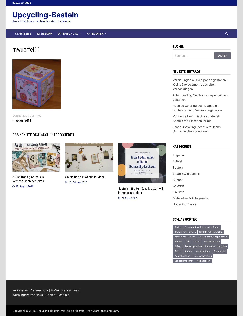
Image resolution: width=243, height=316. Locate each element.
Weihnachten (203, 260)
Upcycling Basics (184, 204)
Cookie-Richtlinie (57, 295)
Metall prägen (202, 251)
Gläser (177, 246)
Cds (188, 241)
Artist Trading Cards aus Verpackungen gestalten (28, 179)
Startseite (23, 33)
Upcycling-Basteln (45, 14)
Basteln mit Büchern (185, 232)
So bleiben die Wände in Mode (85, 177)
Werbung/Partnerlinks (27, 295)
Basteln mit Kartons (184, 236)
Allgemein (179, 155)
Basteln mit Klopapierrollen (213, 236)
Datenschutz (68, 33)
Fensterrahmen (212, 241)
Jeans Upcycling (193, 246)
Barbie (177, 227)
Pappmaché (219, 251)
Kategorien (95, 33)
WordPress (99, 310)
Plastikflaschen (182, 256)
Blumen (178, 241)
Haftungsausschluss (65, 290)
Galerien (178, 186)
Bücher (178, 180)
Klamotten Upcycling (216, 246)
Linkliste (178, 192)
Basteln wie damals (186, 173)
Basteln (178, 167)
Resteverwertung (203, 256)
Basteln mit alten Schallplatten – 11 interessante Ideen (141, 191)
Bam (115, 310)
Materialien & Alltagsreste (190, 198)
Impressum (44, 33)
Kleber (177, 251)
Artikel (177, 161)
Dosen (196, 241)
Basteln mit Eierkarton (211, 232)
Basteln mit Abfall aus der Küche (202, 227)
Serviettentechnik (183, 260)
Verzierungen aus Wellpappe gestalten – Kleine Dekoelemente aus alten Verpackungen (200, 84)
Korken (188, 251)
